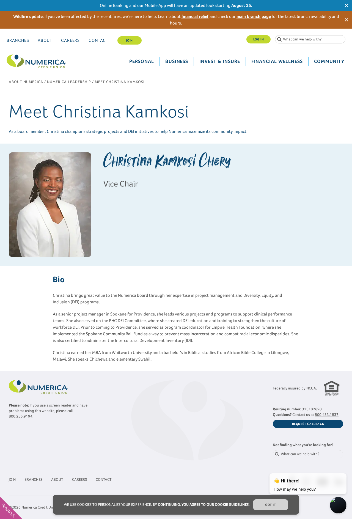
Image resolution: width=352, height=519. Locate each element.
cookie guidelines (232, 504)
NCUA (311, 388)
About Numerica (26, 81)
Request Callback (308, 424)
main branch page (254, 16)
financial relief (195, 16)
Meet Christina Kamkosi (119, 81)
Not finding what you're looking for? (303, 445)
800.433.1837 (327, 414)
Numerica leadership (69, 81)
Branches (18, 40)
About (45, 40)
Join (129, 40)
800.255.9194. (21, 416)
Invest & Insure (219, 61)
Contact (99, 40)
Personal (141, 61)
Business (176, 61)
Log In (258, 39)
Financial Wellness (277, 61)
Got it (270, 505)
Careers (70, 40)
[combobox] (310, 39)
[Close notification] (346, 5)
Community (329, 61)
